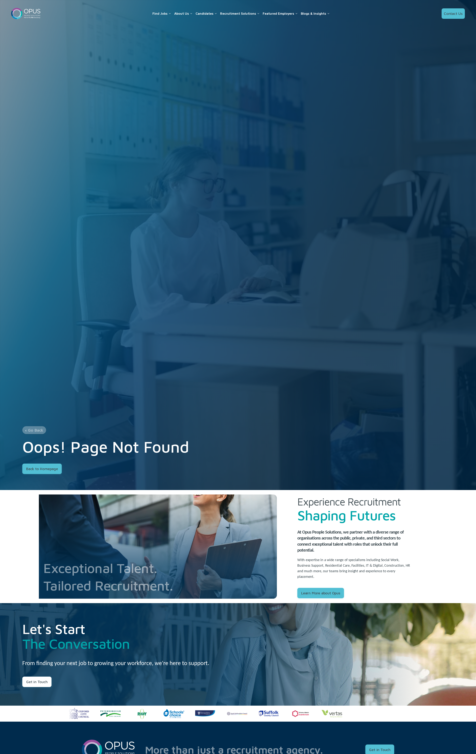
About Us (181, 13)
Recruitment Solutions (238, 13)
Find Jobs (160, 13)
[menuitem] (162, 13)
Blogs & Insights (313, 13)
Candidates (204, 13)
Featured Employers (278, 13)
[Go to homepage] (26, 13)
